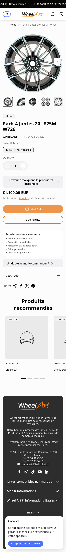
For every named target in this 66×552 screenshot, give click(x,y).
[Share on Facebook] (21, 286)
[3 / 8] (33, 102)
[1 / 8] (8, 102)
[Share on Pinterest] (33, 286)
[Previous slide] (8, 61)
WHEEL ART (10, 136)
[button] (23, 378)
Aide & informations (21, 491)
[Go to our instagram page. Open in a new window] (26, 472)
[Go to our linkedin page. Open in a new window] (47, 472)
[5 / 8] (58, 102)
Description (12, 275)
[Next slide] (57, 61)
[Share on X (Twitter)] (27, 286)
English (31, 512)
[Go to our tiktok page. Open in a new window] (33, 472)
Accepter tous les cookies (25, 543)
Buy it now (33, 220)
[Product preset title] (26, 337)
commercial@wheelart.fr (35, 464)
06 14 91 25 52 (35, 458)
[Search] (53, 14)
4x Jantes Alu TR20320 (18, 150)
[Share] (15, 286)
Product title (12, 363)
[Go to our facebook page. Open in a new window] (19, 472)
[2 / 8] (20, 102)
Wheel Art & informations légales (31, 500)
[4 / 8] (46, 102)
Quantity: (8, 157)
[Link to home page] (33, 407)
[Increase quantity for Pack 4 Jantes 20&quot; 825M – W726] (23, 166)
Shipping (24, 198)
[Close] (59, 521)
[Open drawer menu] (7, 14)
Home (13, 24)
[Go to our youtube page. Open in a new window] (40, 472)
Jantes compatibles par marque (29, 482)
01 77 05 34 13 (35, 461)
